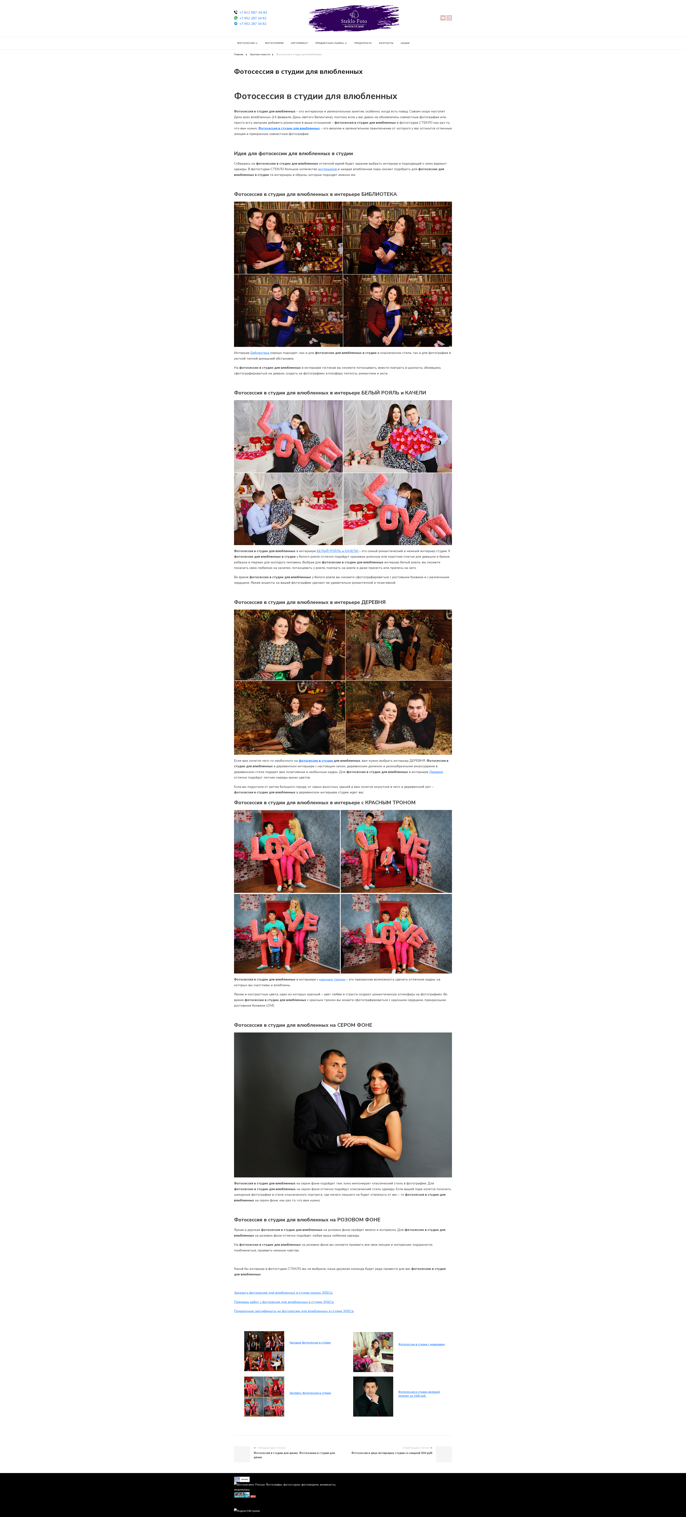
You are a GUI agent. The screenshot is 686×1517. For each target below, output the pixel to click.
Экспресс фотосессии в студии (310, 1393)
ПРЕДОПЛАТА (363, 43)
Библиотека (260, 353)
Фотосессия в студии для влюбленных (289, 128)
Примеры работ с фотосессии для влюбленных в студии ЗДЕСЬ (284, 1302)
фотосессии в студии (316, 760)
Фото (253, 1496)
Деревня (436, 772)
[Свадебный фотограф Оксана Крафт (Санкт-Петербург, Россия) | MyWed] (242, 1504)
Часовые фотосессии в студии (310, 1343)
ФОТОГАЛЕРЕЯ (274, 43)
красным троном (332, 979)
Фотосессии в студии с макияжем (421, 1344)
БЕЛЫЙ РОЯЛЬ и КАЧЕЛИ (338, 551)
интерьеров (328, 169)
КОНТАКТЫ (386, 43)
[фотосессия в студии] (264, 1333)
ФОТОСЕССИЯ (246, 43)
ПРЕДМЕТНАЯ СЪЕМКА (329, 43)
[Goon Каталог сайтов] (242, 1479)
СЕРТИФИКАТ (299, 43)
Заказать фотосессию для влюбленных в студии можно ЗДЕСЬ (283, 1293)
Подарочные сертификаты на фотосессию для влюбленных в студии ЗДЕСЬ (294, 1311)
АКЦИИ (405, 43)
